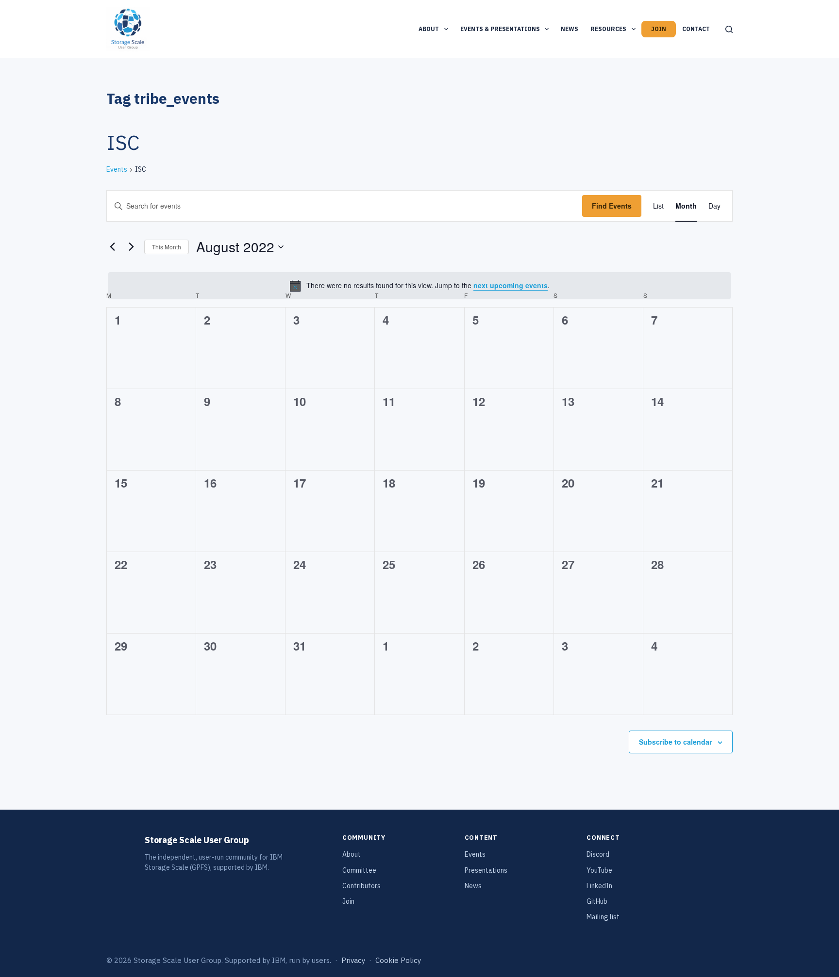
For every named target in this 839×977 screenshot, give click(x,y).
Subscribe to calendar (675, 742)
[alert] (419, 285)
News (569, 29)
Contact (696, 29)
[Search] (729, 29)
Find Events (612, 206)
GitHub (597, 901)
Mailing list (603, 916)
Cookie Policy (398, 960)
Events (116, 169)
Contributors (361, 885)
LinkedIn (599, 885)
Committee (359, 870)
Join (658, 29)
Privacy (353, 960)
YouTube (599, 870)
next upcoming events (510, 285)
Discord (598, 854)
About (429, 29)
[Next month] (131, 247)
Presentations (486, 870)
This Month (166, 247)
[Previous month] (112, 247)
